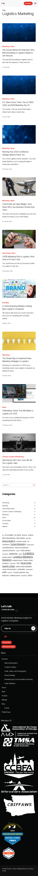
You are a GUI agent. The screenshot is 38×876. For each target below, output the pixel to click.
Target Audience (29, 569)
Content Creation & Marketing (13, 457)
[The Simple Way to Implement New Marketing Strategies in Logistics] (19, 341)
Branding (5, 303)
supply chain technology (9, 569)
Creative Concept (30, 544)
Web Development (10, 663)
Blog (3, 704)
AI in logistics (9, 535)
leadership (13, 554)
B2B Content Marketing (9, 538)
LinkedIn (20, 554)
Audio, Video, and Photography (15, 671)
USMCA (30, 575)
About (4, 687)
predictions (5, 563)
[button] (35, 3)
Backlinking (28, 538)
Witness (4, 700)
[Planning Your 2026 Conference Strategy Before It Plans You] (19, 134)
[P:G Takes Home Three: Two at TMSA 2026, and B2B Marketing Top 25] (19, 85)
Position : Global (28, 560)
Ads (3, 535)
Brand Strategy (9, 675)
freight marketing (25, 550)
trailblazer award (15, 575)
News (13, 46)
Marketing (6, 46)
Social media (6, 520)
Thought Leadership (19, 572)
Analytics (30, 535)
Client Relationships (8, 509)
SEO (18, 563)
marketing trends (17, 560)
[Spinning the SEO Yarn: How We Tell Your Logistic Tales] (19, 442)
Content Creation (10, 667)
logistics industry (7, 557)
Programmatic (13, 563)
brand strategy (8, 541)
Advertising (6, 253)
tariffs (4, 572)
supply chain (8, 566)
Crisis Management (8, 547)
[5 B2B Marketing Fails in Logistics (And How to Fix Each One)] (19, 239)
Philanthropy (6, 712)
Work (3, 692)
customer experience (8, 550)
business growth (21, 541)
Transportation (24, 575)
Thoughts (5, 523)
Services (5, 659)
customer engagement (21, 547)
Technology (9, 572)
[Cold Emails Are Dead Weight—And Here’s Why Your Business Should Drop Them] (19, 186)
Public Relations (9, 683)
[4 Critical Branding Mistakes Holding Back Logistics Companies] (19, 288)
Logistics (28, 553)
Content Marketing (18, 544)
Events (6, 708)
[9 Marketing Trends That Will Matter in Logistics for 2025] (19, 393)
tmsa (27, 572)
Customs (18, 550)
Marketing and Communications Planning (18, 679)
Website (4, 526)
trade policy (5, 575)
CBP (28, 541)
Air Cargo (17, 535)
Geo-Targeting (5, 554)
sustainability (21, 569)
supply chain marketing (24, 566)
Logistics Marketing (23, 556)
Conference (6, 544)
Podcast (4, 696)
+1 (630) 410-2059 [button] (7, 610)
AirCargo (24, 535)
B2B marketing (21, 538)
